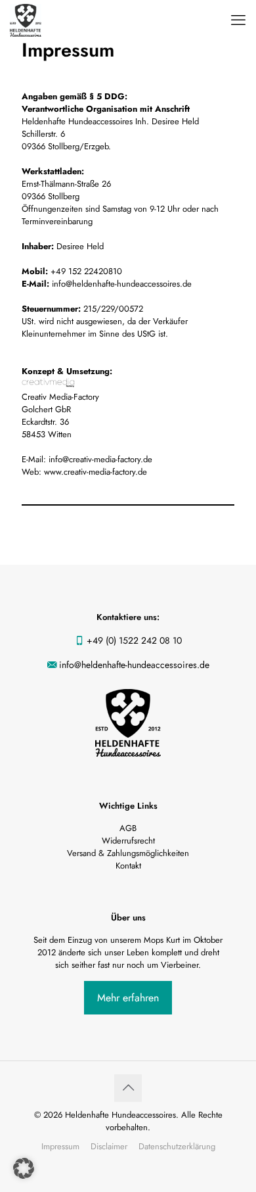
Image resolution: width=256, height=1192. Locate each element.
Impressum (60, 1146)
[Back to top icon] (128, 1088)
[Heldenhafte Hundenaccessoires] (25, 19)
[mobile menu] (238, 20)
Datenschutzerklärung (177, 1146)
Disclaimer (109, 1146)
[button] (23, 1168)
